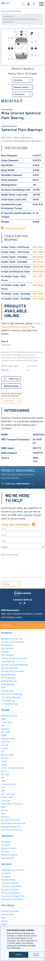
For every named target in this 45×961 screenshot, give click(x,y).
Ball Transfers (7, 648)
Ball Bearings (7, 645)
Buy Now (18, 80)
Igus (3, 787)
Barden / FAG (7, 797)
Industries (7, 836)
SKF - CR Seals (7, 794)
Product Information (10, 911)
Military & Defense (9, 855)
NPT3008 (38, 298)
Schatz (4, 761)
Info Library (7, 905)
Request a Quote (21, 87)
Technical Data (7, 914)
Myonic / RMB (7, 755)
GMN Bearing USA (9, 716)
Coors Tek (5, 800)
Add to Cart (14, 379)
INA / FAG (5, 732)
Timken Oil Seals (8, 784)
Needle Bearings (8, 674)
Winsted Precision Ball (10, 826)
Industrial (5, 845)
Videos (4, 924)
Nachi (3, 771)
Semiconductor (7, 858)
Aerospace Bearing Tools (12, 639)
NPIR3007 (38, 266)
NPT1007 (38, 276)
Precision (5, 851)
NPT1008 (38, 285)
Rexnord (5, 758)
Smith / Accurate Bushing (12, 768)
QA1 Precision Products (11, 830)
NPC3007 (38, 257)
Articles (4, 921)
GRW (3, 781)
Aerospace (8, 16)
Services (6, 864)
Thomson (5, 817)
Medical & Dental (8, 848)
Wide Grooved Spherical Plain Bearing (19, 19)
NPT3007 (38, 293)
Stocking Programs (9, 883)
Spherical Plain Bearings (11, 11)
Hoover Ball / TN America (12, 804)
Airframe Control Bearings (12, 642)
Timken (4, 748)
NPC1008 (38, 252)
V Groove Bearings (9, 704)
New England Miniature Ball (13, 823)
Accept (18, 955)
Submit (6, 584)
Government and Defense (12, 899)
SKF (3, 752)
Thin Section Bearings (10, 697)
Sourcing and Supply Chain (13, 896)
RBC (3, 725)
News (3, 918)
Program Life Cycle (9, 889)
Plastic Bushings (8, 678)
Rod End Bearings (9, 681)
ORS (3, 791)
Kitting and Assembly (10, 893)
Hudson (4, 765)
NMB (3, 719)
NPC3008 (38, 261)
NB (2, 778)
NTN (3, 813)
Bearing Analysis (8, 880)
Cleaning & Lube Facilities (12, 870)
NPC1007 (38, 247)
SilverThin (5, 742)
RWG (3, 807)
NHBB (3, 735)
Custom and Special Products (14, 658)
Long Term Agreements (11, 886)
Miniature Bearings (9, 668)
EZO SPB (5, 774)
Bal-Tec (4, 810)
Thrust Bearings (8, 701)
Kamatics (5, 729)
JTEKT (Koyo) (7, 722)
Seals (3, 687)
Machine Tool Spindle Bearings (14, 665)
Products (6, 632)
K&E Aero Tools (7, 738)
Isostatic (5, 745)
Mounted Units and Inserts (12, 671)
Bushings (5, 652)
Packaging (6, 876)
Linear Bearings (8, 661)
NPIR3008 (38, 271)
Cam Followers (7, 655)
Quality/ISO (6, 873)
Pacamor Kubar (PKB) (10, 820)
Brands (5, 710)
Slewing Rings (7, 691)
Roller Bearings (7, 684)
